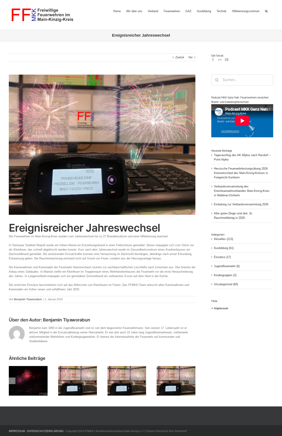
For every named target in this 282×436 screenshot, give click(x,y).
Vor (190, 57)
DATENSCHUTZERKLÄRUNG (45, 431)
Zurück (179, 57)
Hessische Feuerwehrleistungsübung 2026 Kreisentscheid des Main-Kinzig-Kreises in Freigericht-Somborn (241, 173)
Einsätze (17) (222, 257)
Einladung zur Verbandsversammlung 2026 (241, 204)
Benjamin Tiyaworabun (28, 299)
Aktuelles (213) (223, 239)
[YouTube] (226, 59)
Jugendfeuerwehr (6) (227, 266)
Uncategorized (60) (226, 284)
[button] (266, 11)
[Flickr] (220, 59)
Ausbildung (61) (224, 248)
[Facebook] (213, 59)
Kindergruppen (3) (225, 275)
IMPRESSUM (17, 431)
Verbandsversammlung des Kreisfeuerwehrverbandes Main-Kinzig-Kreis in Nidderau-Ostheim (241, 191)
